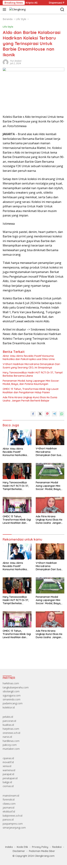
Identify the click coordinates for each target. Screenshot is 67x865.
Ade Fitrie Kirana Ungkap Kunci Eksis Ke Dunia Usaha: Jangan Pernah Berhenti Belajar (30, 399)
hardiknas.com (11, 741)
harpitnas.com (11, 728)
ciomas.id (8, 786)
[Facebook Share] (33, 414)
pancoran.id (9, 721)
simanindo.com (11, 699)
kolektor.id (9, 707)
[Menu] (5, 9)
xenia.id (7, 766)
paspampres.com (13, 823)
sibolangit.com (11, 691)
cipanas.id (8, 758)
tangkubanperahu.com (16, 687)
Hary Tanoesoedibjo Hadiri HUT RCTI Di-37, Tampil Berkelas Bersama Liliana (33, 374)
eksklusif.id (9, 811)
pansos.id (8, 819)
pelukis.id (8, 716)
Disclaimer (19, 851)
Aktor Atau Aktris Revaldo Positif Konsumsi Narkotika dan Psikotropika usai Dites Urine (29, 357)
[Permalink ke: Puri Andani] (5, 61)
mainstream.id (11, 795)
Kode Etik (22, 847)
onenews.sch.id (11, 733)
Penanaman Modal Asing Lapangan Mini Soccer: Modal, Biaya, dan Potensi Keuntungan (31, 382)
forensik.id (8, 799)
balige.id (7, 782)
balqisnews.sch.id (12, 815)
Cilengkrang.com (44, 855)
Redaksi (57, 847)
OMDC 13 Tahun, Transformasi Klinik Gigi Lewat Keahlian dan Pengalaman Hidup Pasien (30, 390)
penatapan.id (10, 778)
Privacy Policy (40, 847)
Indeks (9, 847)
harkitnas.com (11, 683)
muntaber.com (11, 748)
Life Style (8, 26)
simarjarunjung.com (14, 827)
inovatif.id (8, 762)
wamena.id (9, 770)
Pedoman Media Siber (42, 851)
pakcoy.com (10, 744)
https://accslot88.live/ (15, 657)
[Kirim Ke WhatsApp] (61, 414)
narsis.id (7, 736)
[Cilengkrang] (17, 9)
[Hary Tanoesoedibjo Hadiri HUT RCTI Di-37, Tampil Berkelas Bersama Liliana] (17, 471)
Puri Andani (15, 60)
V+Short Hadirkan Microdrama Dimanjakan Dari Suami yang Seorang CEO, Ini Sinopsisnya (31, 366)
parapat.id (8, 774)
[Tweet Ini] (40, 414)
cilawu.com (9, 803)
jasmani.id (8, 807)
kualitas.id (8, 724)
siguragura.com (12, 695)
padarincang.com (13, 703)
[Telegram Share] (54, 414)
